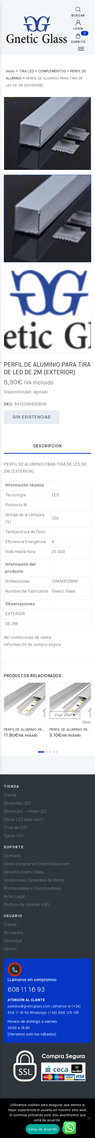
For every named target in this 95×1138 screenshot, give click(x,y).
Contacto (12, 856)
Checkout (13, 941)
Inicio (10, 71)
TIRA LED (26, 71)
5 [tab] (56, 752)
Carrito (10, 949)
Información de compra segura (32, 645)
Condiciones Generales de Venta (34, 881)
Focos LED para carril (23, 820)
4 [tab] (53, 752)
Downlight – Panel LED (25, 812)
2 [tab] (46, 752)
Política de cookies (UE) (27, 905)
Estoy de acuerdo (42, 1129)
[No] (88, 1118)
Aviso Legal (14, 897)
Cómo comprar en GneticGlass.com (37, 864)
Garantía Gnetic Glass (24, 872)
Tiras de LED (15, 828)
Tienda (10, 795)
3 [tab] (50, 752)
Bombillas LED (17, 804)
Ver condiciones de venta (27, 638)
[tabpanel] (25, 710)
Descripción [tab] (47, 446)
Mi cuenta (13, 933)
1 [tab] (41, 752)
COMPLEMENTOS (52, 71)
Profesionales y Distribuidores (32, 889)
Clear (86, 722)
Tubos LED (14, 836)
